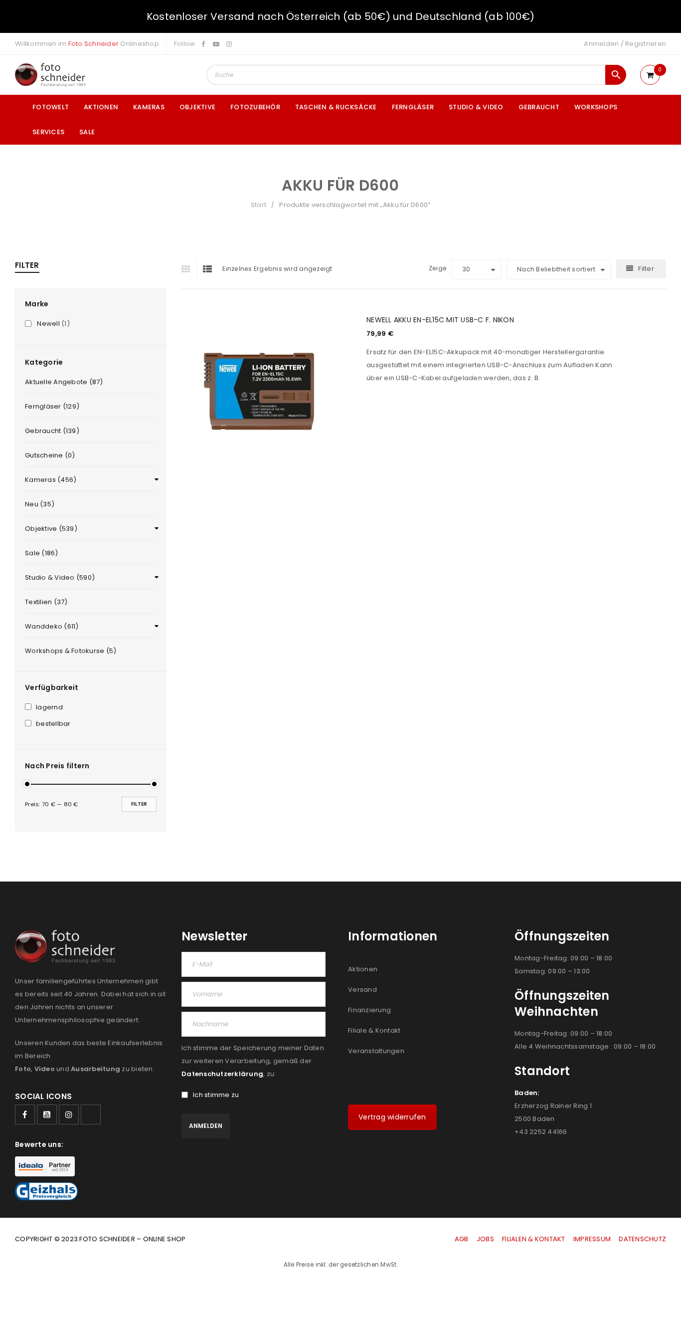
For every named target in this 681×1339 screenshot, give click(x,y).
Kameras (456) (50, 479)
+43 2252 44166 (540, 1131)
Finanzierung (369, 1010)
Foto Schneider (93, 43)
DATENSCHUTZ (642, 1239)
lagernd (49, 707)
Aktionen (362, 969)
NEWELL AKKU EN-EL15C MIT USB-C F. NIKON (440, 320)
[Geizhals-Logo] (46, 1191)
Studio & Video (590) (60, 577)
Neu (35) (39, 504)
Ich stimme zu (216, 1095)
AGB (462, 1239)
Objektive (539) (51, 528)
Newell (48, 323)
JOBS (485, 1239)
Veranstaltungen (376, 1051)
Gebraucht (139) (52, 431)
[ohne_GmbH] (68, 946)
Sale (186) (41, 553)
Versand (362, 989)
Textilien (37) (46, 602)
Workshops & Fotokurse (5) (70, 651)
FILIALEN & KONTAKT (533, 1239)
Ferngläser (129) (52, 406)
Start (258, 205)
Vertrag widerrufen (392, 1117)
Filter (139, 804)
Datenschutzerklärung (222, 1074)
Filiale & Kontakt (374, 1030)
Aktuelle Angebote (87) (64, 382)
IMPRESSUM (592, 1239)
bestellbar (53, 723)
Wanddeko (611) (52, 626)
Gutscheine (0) (50, 455)
